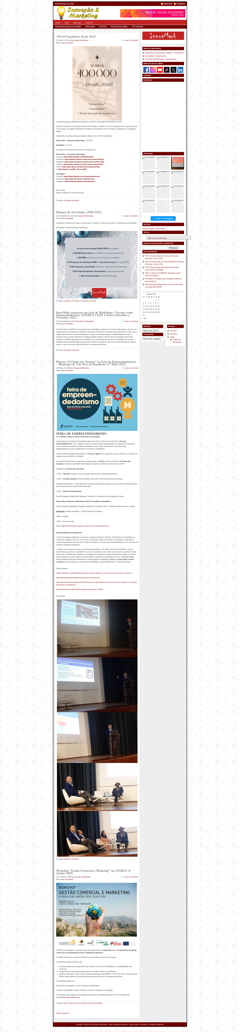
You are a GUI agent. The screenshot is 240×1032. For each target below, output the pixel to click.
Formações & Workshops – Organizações (160, 59)
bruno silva (73, 1003)
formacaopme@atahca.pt (70, 997)
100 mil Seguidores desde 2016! (76, 36)
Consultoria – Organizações (155, 56)
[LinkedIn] (180, 70)
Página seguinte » (63, 1013)
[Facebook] (146, 70)
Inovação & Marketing (80, 40)
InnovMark (90, 27)
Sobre (66, 22)
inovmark (75, 200)
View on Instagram (164, 218)
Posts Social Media (119, 27)
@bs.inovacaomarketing (157, 238)
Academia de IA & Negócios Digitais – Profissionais (164, 53)
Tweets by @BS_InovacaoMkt (153, 229)
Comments (180, 4)
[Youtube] (160, 70)
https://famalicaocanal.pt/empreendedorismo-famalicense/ (78, 578)
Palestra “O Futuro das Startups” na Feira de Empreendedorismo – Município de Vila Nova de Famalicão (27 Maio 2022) (96, 363)
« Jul (144, 318)
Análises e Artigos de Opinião (68, 27)
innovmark (67, 200)
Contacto (89, 22)
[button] (148, 163)
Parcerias (77, 22)
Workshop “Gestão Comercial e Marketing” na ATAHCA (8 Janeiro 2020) (93, 871)
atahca (65, 1003)
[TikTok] (166, 70)
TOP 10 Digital (138, 27)
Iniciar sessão (134, 1024)
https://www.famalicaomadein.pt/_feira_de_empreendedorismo (85, 526)
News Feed (167, 4)
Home (57, 22)
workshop (98, 1003)
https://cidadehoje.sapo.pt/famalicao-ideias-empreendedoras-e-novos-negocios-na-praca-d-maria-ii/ (94, 573)
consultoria (67, 301)
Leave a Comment (131, 40)
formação (75, 301)
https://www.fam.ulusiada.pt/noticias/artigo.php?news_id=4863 (79, 589)
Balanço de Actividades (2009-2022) (79, 212)
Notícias (103, 27)
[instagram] (153, 70)
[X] (173, 70)
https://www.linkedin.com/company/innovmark (82, 176)
